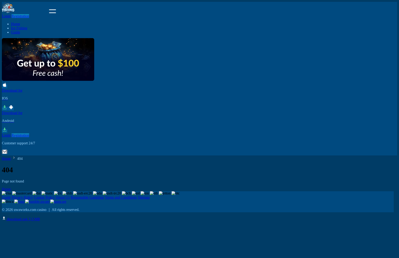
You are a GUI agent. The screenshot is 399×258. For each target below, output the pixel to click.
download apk (23, 219)
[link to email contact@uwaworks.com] (4, 153)
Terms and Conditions (121, 197)
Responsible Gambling (87, 197)
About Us (62, 197)
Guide (15, 32)
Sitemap (144, 197)
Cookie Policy (44, 197)
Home (15, 24)
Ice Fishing (19, 28)
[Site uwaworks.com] (25, 12)
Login (6, 16)
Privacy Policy (22, 197)
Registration (20, 16)
